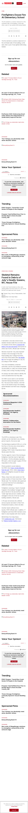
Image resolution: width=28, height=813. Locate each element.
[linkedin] (11, 36)
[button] (3, 3)
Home (3, 11)
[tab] (6, 171)
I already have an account (14, 192)
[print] (25, 36)
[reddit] (16, 36)
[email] (19, 36)
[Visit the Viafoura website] (23, 177)
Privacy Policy (14, 806)
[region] (14, 175)
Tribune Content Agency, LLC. (12, 521)
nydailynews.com (9, 519)
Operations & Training (7, 271)
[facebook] (9, 36)
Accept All (14, 810)
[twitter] (14, 36)
